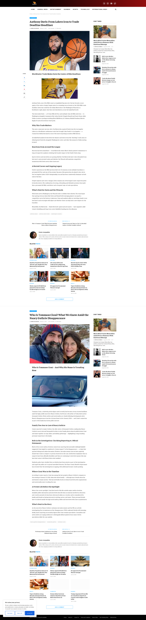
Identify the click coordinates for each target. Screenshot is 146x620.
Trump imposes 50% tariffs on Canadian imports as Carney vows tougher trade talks (79, 596)
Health (72, 283)
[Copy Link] (24, 97)
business (32, 283)
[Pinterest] (24, 89)
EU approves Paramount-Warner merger (58, 286)
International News (99, 9)
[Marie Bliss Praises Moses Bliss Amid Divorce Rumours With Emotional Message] (105, 31)
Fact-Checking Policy (104, 617)
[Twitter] (24, 81)
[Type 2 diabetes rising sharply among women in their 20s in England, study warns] (80, 276)
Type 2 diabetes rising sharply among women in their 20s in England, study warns (79, 288)
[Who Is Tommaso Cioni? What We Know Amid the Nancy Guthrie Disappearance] (60, 343)
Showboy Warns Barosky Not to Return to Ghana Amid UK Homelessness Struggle (109, 70)
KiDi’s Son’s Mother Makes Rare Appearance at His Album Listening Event (109, 58)
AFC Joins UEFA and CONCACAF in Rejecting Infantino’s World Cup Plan (59, 264)
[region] (19, 608)
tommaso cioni (61, 522)
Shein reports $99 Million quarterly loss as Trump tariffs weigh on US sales (38, 287)
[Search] (115, 9)
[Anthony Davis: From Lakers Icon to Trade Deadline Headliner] (60, 50)
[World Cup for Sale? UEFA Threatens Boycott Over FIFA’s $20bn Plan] (80, 253)
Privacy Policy (95, 617)
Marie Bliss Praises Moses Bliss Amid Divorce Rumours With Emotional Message (104, 42)
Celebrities (53, 591)
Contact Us (76, 617)
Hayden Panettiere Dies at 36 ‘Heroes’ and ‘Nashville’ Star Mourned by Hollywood (39, 264)
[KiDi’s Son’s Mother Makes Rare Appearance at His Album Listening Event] (97, 58)
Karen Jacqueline (35, 28)
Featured (52, 260)
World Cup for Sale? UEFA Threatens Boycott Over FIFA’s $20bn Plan (79, 264)
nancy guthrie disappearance (37, 522)
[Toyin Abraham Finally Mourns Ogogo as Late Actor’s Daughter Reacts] (97, 80)
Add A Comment (59, 299)
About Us (70, 617)
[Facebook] (24, 77)
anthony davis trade (44, 213)
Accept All (29, 613)
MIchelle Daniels (98, 46)
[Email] (24, 93)
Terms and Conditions (85, 617)
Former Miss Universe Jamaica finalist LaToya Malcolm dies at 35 (58, 595)
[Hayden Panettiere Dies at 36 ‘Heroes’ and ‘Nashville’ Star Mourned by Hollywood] (39, 253)
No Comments (51, 28)
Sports (75, 9)
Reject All (19, 613)
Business (67, 9)
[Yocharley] (34, 3)
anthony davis (33, 213)
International (33, 17)
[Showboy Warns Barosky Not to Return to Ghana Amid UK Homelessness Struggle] (97, 69)
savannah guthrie (51, 522)
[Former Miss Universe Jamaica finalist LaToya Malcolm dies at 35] (59, 584)
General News (42, 9)
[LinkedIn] (24, 85)
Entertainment (55, 9)
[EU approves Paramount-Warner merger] (59, 276)
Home (33, 9)
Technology (85, 9)
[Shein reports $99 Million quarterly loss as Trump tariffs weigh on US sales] (39, 276)
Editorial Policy (113, 617)
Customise (10, 613)
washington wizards (56, 213)
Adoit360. (45, 617)
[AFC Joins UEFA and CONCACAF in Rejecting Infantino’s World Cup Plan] (59, 253)
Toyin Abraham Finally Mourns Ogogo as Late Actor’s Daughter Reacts (109, 80)
